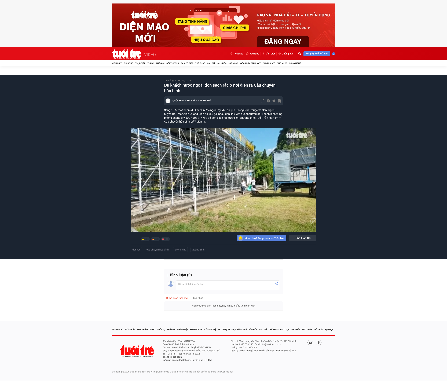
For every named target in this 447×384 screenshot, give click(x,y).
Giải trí (211, 63)
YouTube (254, 53)
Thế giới (160, 63)
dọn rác (136, 249)
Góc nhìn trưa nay (250, 63)
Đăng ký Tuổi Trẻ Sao (317, 53)
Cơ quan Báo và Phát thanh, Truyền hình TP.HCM (187, 360)
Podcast (238, 53)
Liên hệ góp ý (283, 350)
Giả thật (318, 329)
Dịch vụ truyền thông (241, 350)
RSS (294, 350)
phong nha (180, 249)
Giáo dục (285, 329)
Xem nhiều (142, 329)
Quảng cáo (288, 53)
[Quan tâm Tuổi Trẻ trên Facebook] (318, 342)
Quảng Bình (198, 249)
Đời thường (172, 63)
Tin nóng (128, 63)
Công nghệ (295, 63)
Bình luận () (303, 238)
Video (152, 329)
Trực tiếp (140, 63)
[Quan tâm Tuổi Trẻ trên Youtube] (310, 342)
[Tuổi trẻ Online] (137, 351)
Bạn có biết (187, 63)
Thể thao (200, 63)
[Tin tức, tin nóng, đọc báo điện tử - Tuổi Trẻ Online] (127, 54)
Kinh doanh (196, 329)
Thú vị (150, 63)
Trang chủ (117, 329)
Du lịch (226, 329)
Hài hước (221, 63)
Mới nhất (117, 63)
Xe (219, 329)
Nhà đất (295, 329)
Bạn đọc (329, 329)
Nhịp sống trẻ (239, 329)
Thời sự (161, 329)
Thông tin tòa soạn (172, 357)
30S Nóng (233, 63)
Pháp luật (182, 329)
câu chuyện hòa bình (157, 249)
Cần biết (270, 53)
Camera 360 (269, 63)
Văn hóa (253, 329)
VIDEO (150, 54)
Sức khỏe (282, 63)
